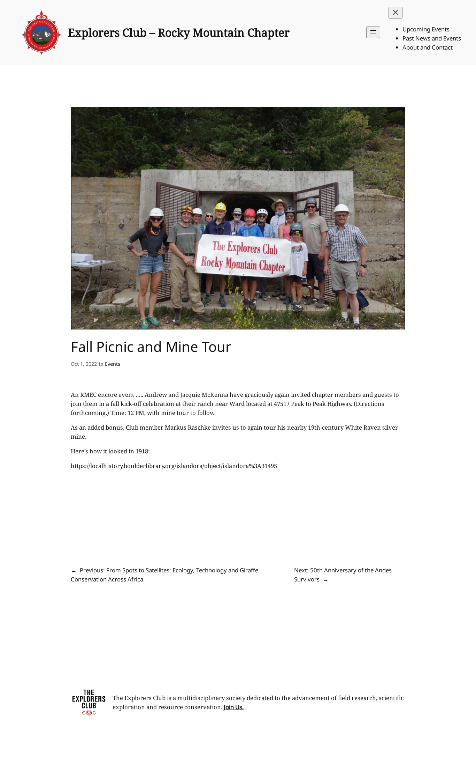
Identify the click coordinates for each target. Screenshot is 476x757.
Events (112, 364)
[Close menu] (395, 12)
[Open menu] (373, 32)
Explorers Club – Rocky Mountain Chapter (179, 32)
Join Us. (234, 707)
